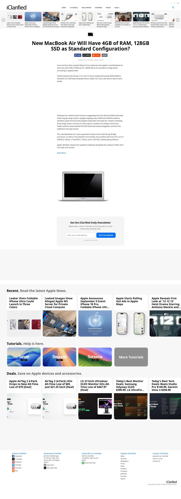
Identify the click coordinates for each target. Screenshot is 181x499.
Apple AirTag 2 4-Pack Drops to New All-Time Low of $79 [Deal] (23, 384)
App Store (50, 465)
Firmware (124, 471)
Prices (123, 464)
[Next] (178, 20)
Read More (61, 153)
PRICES (108, 7)
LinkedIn (18, 465)
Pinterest (18, 462)
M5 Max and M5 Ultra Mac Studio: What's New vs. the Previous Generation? (159, 25)
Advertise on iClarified (160, 456)
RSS (16, 471)
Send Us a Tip (157, 459)
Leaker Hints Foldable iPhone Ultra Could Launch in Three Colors (15, 25)
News (122, 456)
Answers (124, 469)
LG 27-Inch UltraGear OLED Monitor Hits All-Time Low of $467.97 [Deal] (95, 385)
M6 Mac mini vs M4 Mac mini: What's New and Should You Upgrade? (68, 25)
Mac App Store (52, 468)
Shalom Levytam (99, 60)
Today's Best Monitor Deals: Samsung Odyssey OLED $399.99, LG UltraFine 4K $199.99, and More (130, 387)
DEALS (117, 7)
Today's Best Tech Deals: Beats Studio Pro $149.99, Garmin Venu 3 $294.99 (165, 385)
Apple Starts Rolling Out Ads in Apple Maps (86, 24)
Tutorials (124, 459)
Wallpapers (125, 461)
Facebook (18, 456)
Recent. (13, 290)
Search (123, 479)
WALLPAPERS (86, 7)
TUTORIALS (74, 7)
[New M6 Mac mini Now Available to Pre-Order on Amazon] (123, 21)
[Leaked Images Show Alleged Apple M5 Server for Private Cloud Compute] (51, 21)
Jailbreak (124, 474)
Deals (122, 466)
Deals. (12, 373)
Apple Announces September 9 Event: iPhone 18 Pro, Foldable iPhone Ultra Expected (32, 26)
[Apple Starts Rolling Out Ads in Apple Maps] (87, 21)
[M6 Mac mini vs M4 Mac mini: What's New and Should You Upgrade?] (69, 21)
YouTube (18, 468)
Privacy (174, 484)
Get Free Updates (106, 235)
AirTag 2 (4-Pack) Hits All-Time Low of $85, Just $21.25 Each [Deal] (59, 384)
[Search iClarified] (173, 7)
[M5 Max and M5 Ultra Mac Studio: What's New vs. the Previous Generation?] (159, 21)
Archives (124, 476)
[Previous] (3, 20)
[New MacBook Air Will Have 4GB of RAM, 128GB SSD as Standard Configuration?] (83, 186)
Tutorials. (15, 343)
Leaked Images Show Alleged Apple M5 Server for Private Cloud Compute (51, 25)
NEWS (64, 7)
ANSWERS (98, 7)
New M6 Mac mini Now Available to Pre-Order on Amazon (123, 25)
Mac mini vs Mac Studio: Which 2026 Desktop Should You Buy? (104, 25)
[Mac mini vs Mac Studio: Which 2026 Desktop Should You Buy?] (105, 21)
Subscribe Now (90, 463)
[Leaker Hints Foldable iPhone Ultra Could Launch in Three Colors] (15, 21)
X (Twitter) (18, 459)
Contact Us (156, 461)
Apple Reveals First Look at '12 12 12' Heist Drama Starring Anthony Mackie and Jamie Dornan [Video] (141, 26)
